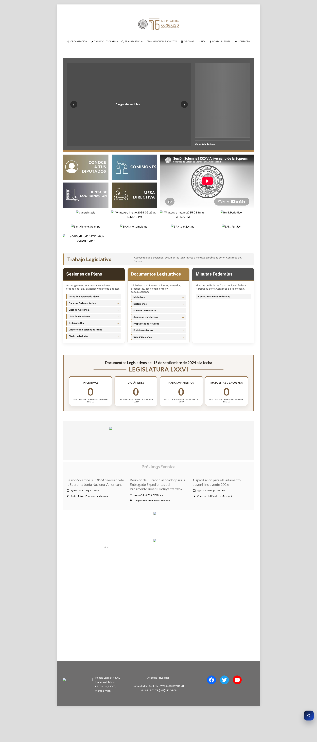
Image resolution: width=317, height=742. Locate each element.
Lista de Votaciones (79, 316)
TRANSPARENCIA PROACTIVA (162, 41)
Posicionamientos (143, 330)
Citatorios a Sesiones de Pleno (85, 329)
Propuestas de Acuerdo (146, 323)
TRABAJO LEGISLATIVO (106, 41)
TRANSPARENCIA (133, 41)
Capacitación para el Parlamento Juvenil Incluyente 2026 (216, 482)
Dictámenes (140, 303)
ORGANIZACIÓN (78, 41)
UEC (203, 41)
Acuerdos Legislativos (145, 317)
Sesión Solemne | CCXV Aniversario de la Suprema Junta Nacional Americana (95, 482)
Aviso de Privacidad (158, 677)
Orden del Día (76, 323)
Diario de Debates (78, 336)
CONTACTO (244, 41)
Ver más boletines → (206, 144)
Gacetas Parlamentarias (82, 303)
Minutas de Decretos (144, 310)
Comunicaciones (142, 337)
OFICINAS (188, 41)
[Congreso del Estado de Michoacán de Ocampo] (158, 32)
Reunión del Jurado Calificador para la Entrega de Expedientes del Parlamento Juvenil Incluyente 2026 (157, 484)
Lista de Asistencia (79, 309)
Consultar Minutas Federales (214, 296)
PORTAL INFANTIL (221, 41)
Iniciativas (139, 297)
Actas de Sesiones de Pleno (84, 296)
